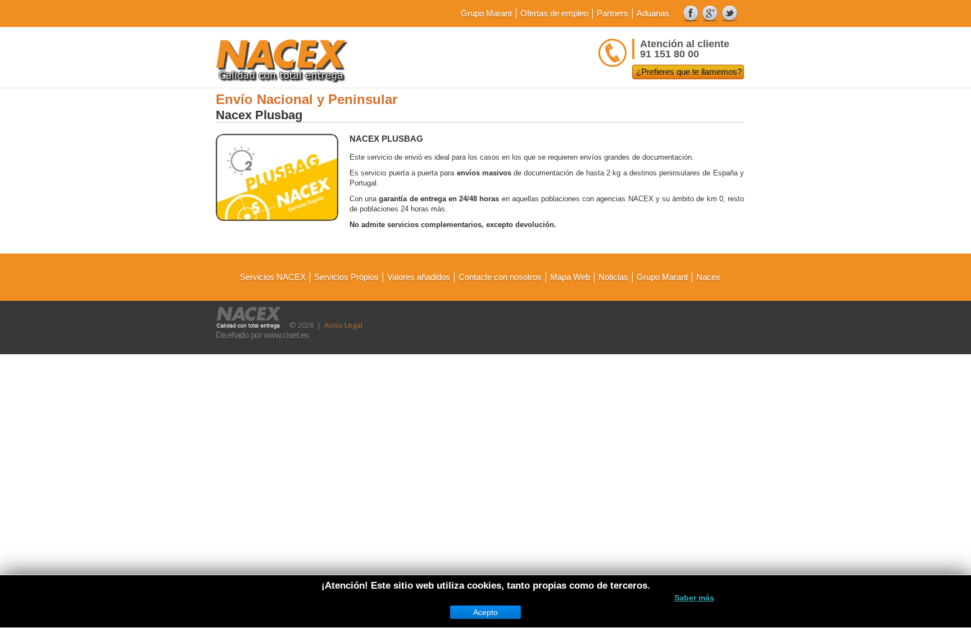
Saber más (694, 597)
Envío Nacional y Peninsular (306, 99)
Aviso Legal (343, 325)
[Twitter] (729, 13)
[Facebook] (691, 13)
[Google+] (710, 13)
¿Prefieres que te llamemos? (689, 71)
